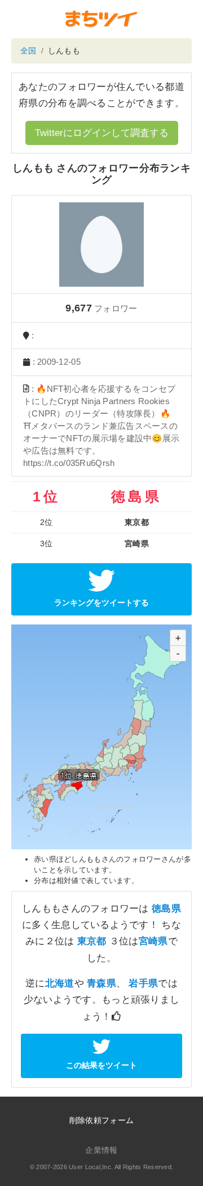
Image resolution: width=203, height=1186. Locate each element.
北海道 (59, 983)
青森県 (101, 983)
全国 (28, 50)
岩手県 (143, 983)
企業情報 (101, 1150)
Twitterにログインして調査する (102, 133)
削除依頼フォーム (101, 1120)
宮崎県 (153, 941)
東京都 (92, 941)
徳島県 (166, 908)
